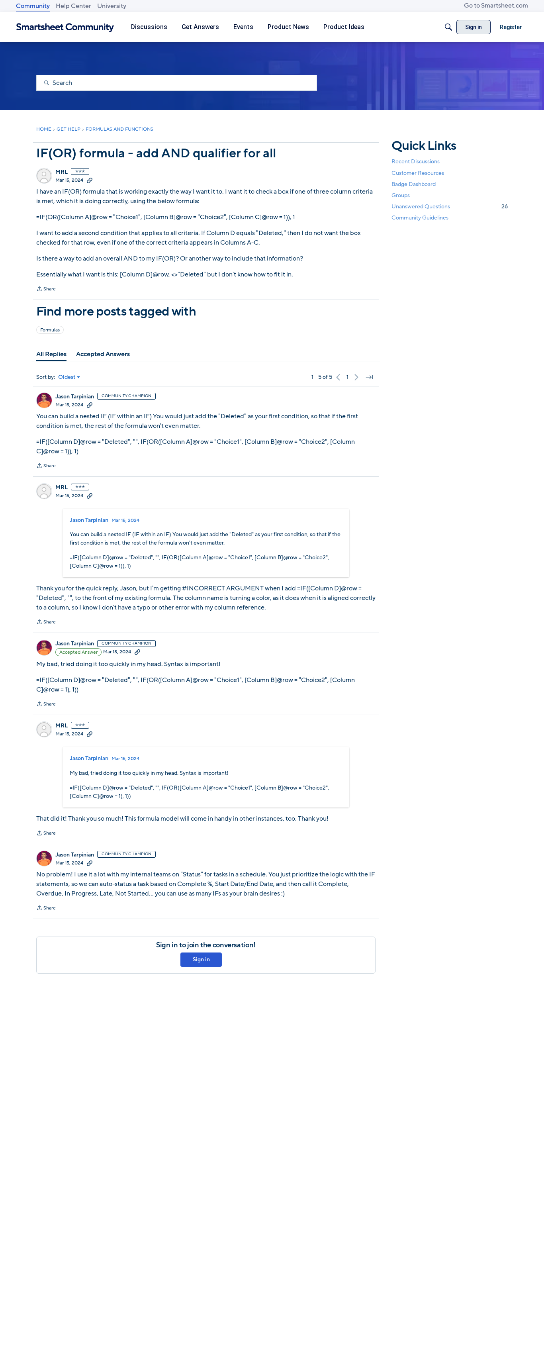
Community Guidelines (419, 217)
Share (46, 290)
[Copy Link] (89, 180)
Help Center (73, 6)
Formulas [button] (50, 330)
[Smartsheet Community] (65, 27)
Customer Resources (417, 172)
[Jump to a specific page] (369, 377)
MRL (61, 172)
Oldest (67, 377)
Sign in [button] (201, 959)
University (111, 6)
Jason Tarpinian (74, 396)
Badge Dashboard (413, 184)
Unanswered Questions (449, 206)
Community (33, 6)
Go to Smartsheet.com (496, 5)
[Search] (448, 27)
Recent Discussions (415, 161)
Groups (400, 195)
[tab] (51, 354)
